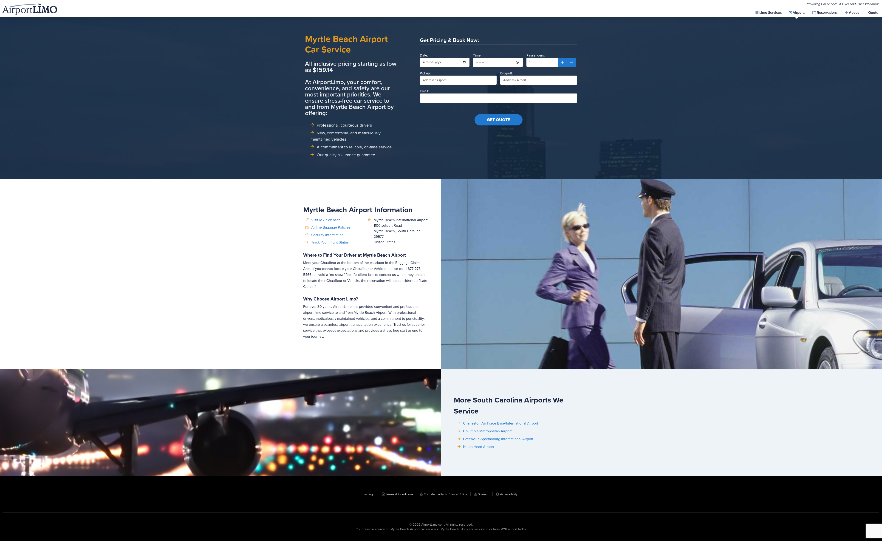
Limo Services (770, 13)
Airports (799, 13)
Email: (424, 91)
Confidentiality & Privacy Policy (445, 494)
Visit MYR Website (326, 220)
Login (371, 494)
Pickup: (425, 73)
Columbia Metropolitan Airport (487, 431)
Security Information (327, 235)
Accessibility (508, 494)
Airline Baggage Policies (330, 227)
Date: (424, 55)
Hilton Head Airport (478, 447)
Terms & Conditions (399, 494)
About (854, 13)
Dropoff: (506, 73)
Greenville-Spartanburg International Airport (498, 439)
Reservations (827, 13)
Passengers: (535, 55)
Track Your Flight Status (330, 242)
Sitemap (483, 494)
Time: (477, 55)
